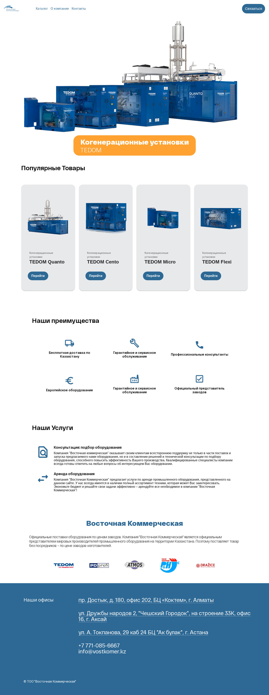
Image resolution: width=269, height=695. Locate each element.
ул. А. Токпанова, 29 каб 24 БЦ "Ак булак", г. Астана (143, 632)
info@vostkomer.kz (102, 651)
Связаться (253, 9)
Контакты (79, 8)
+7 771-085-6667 (99, 645)
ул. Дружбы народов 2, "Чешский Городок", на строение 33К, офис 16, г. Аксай (164, 616)
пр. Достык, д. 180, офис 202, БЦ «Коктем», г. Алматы (146, 599)
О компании (60, 8)
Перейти (38, 275)
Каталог (42, 8)
